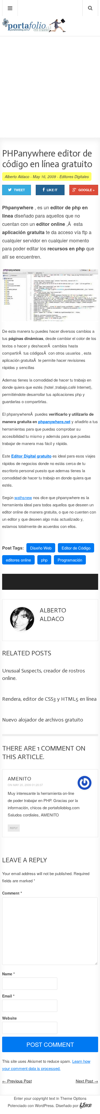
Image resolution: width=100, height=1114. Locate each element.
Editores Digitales (74, 176)
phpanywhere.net (54, 421)
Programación (70, 560)
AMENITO (19, 778)
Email (8, 996)
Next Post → (87, 1081)
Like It (52, 189)
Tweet (19, 189)
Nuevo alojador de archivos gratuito (42, 719)
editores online (18, 560)
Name (8, 973)
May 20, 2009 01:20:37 (28, 785)
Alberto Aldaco (17, 176)
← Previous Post (17, 1081)
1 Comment (55, 748)
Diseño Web (40, 548)
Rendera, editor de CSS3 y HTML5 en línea (49, 699)
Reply (14, 828)
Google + (86, 189)
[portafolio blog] (34, 30)
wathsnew (23, 497)
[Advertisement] (50, 72)
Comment (12, 893)
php (44, 560)
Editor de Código (76, 548)
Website (9, 1018)
